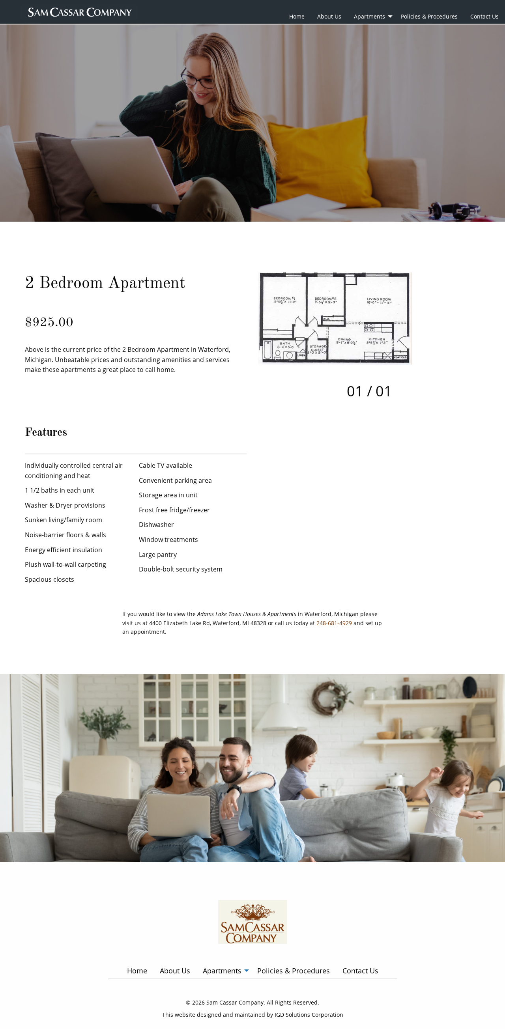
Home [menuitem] (297, 16)
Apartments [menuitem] (369, 16)
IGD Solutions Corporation (309, 1014)
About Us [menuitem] (329, 16)
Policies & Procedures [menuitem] (429, 16)
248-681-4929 (334, 623)
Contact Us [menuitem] (484, 16)
